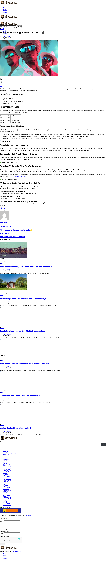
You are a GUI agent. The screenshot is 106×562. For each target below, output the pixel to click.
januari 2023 (6, 496)
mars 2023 (5, 494)
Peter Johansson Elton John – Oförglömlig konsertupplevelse (24, 363)
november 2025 (7, 468)
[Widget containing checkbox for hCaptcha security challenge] (11, 540)
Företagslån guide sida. (19, 176)
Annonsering (7, 525)
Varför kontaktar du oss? (6, 523)
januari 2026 (6, 465)
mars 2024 (5, 486)
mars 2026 (5, 463)
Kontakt (5, 12)
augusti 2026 (6, 459)
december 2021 (7, 505)
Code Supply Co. (17, 551)
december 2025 (7, 466)
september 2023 (7, 491)
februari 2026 (6, 464)
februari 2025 (6, 476)
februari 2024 (6, 487)
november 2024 (7, 480)
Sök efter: (2, 24)
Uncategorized (7, 454)
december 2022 (7, 497)
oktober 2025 (6, 469)
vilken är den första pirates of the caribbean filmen (20, 396)
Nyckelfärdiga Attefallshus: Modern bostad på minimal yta (23, 299)
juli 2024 (5, 482)
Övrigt (5, 529)
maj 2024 (5, 484)
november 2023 (7, 490)
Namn (2, 521)
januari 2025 (6, 478)
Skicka (2, 544)
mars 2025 (5, 475)
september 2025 (7, 470)
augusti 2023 (6, 492)
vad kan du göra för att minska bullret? (15, 428)
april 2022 (5, 502)
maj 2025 (5, 473)
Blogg (4, 9)
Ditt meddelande (4, 536)
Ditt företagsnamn (4, 531)
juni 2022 (5, 501)
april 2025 (5, 474)
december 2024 (7, 479)
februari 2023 (6, 495)
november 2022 (7, 498)
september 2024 (7, 481)
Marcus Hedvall (7, 36)
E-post (2, 533)
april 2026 (5, 462)
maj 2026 (5, 460)
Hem (4, 7)
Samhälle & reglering (9, 453)
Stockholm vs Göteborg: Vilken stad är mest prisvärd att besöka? (26, 266)
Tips (5, 527)
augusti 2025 (6, 471)
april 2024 (5, 485)
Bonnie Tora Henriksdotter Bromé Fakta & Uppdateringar (22, 331)
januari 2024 (6, 489)
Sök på (19, 26)
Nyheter (5, 10)
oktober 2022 (6, 500)
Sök (1, 441)
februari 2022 (6, 503)
